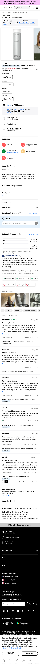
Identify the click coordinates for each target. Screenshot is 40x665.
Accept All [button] (29, 653)
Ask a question (18, 21)
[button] (2, 648)
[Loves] (33, 8)
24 (32, 481)
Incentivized (9, 305)
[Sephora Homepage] (7, 8)
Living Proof (6, 15)
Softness (4, 24)
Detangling (22, 23)
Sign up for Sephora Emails (11, 599)
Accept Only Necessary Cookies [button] (10, 653)
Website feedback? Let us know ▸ (20, 525)
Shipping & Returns (13, 113)
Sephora (16, 508)
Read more (5, 334)
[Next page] (36, 481)
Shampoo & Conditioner (12, 12)
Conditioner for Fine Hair (20, 512)
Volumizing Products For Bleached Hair (14, 516)
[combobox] (22, 7)
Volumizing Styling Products (29, 518)
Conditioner (24, 12)
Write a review (33, 234)
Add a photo (6, 496)
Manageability (30, 23)
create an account (19, 109)
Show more (5, 196)
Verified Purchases (30, 310)
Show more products (12, 152)
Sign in (9, 109)
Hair (3, 12)
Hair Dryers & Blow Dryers (28, 508)
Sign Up (32, 604)
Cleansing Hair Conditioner (10, 518)
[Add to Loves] (37, 70)
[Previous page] (2, 481)
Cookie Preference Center (12, 648)
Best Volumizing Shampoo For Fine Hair (15, 514)
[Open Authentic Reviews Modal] (20, 256)
